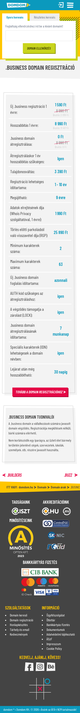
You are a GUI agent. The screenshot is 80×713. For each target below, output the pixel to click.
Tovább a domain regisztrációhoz (39, 391)
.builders (14, 475)
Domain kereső (18, 615)
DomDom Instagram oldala (40, 666)
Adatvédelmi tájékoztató (61, 634)
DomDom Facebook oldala (29, 666)
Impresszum (54, 644)
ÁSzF (49, 639)
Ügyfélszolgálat (56, 615)
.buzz (68, 475)
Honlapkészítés (19, 625)
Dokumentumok (56, 629)
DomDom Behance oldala (51, 666)
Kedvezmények (19, 634)
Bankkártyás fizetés (58, 625)
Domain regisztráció (21, 620)
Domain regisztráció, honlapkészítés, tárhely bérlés (18, 5)
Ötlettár (51, 620)
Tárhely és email (19, 629)
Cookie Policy (54, 648)
